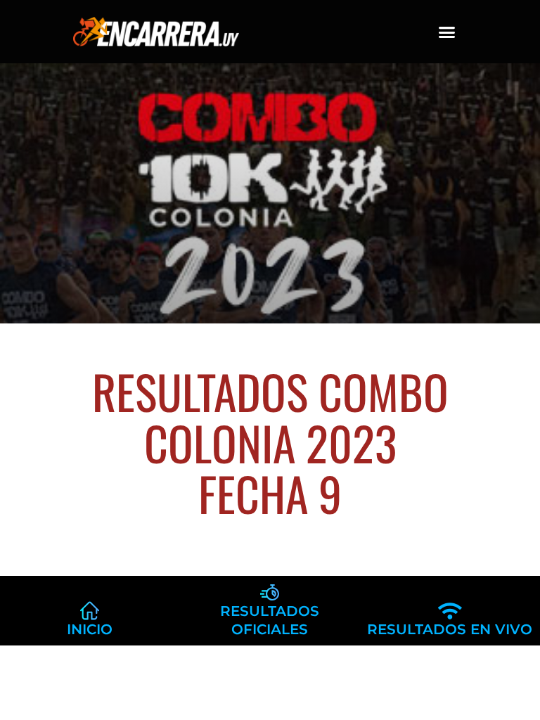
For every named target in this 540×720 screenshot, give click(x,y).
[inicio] (89, 610)
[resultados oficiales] (269, 592)
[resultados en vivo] (449, 610)
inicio (89, 629)
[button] (447, 31)
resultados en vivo (449, 629)
